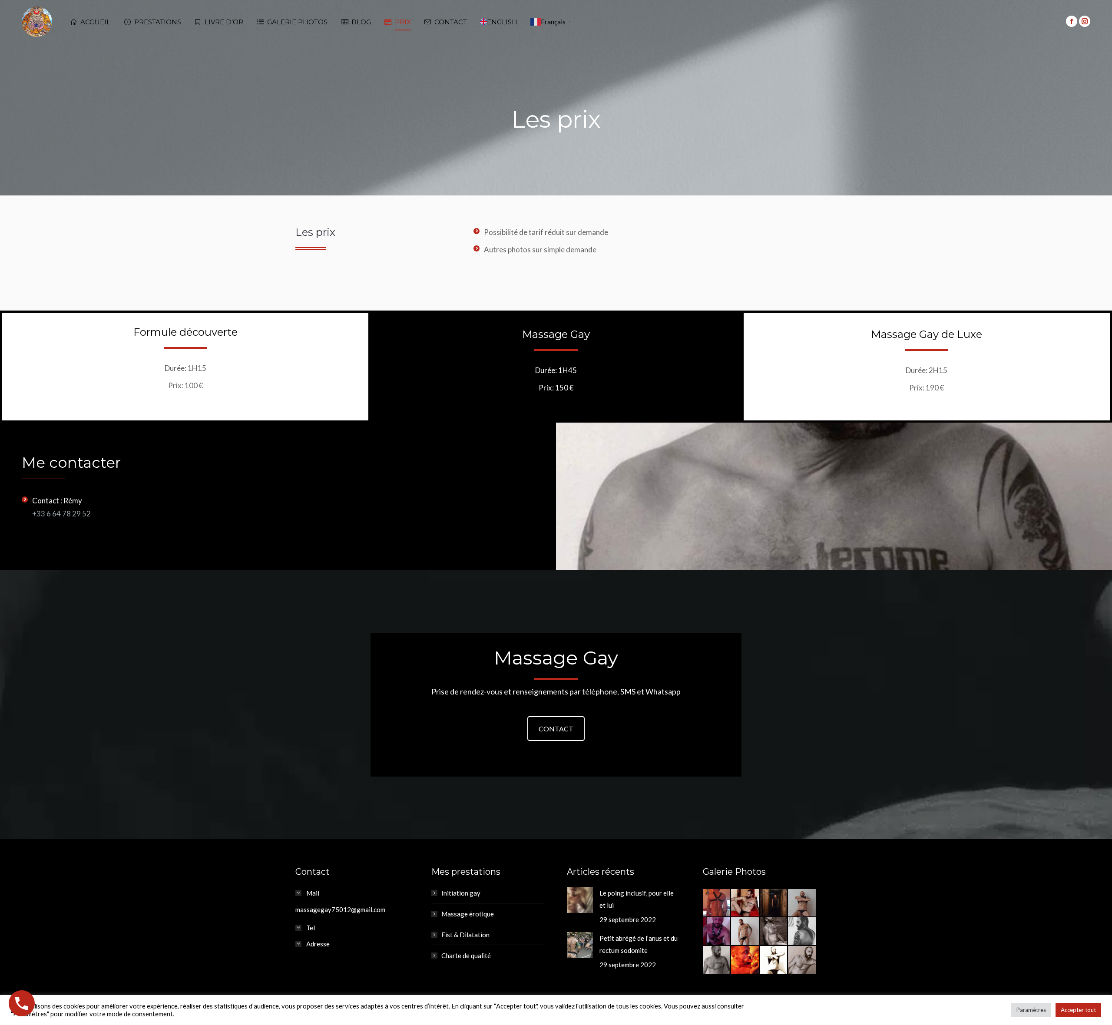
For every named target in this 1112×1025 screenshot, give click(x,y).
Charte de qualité (466, 955)
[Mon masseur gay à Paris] (717, 903)
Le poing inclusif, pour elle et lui (636, 899)
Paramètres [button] (1031, 1009)
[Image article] (580, 900)
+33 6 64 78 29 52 (61, 513)
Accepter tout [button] (1078, 1009)
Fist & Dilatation (465, 935)
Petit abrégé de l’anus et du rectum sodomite (638, 944)
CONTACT (556, 728)
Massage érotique (467, 914)
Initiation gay (460, 893)
